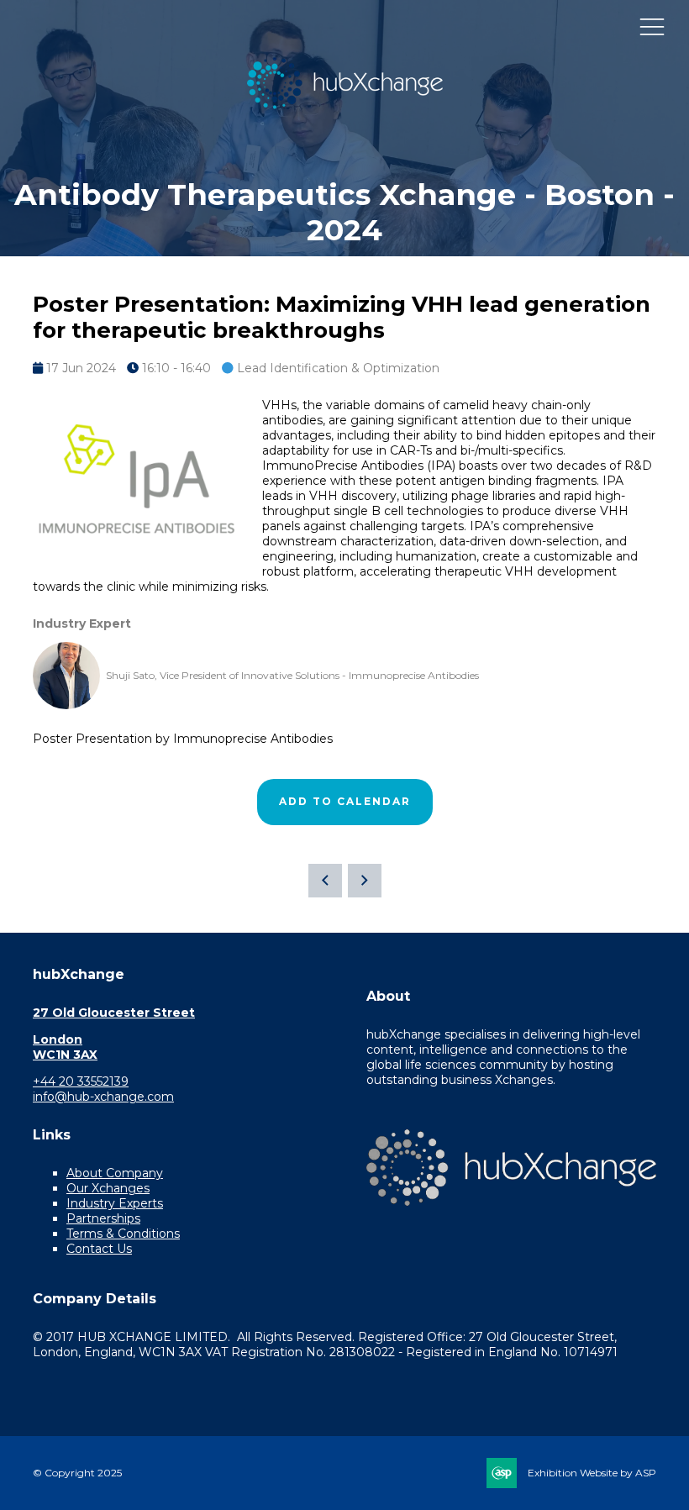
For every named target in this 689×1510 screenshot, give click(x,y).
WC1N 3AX (65, 1054)
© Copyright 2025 (77, 1472)
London (57, 1039)
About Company (114, 1173)
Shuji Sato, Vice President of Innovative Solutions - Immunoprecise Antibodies (292, 675)
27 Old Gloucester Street (114, 1012)
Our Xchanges (108, 1188)
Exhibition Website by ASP (592, 1472)
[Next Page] (364, 880)
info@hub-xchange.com (103, 1096)
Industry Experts (114, 1203)
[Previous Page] (325, 880)
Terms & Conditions (123, 1233)
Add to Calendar (345, 801)
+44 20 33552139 (81, 1081)
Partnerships (103, 1218)
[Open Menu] (652, 26)
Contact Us (99, 1248)
